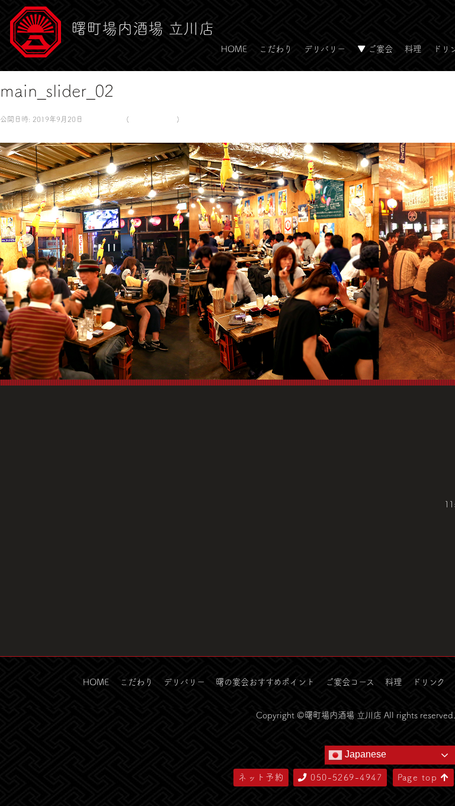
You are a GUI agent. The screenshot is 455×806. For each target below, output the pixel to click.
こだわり (275, 48)
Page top (419, 777)
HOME (234, 48)
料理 (413, 48)
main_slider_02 (153, 119)
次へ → (43, 134)
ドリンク (428, 682)
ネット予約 (261, 777)
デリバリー (324, 48)
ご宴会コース (349, 682)
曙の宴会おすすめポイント (265, 682)
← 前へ (13, 134)
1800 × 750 (103, 119)
